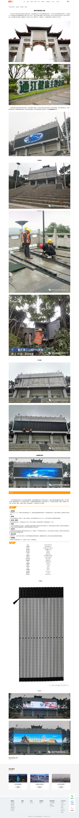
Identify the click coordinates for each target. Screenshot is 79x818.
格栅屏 (35, 1)
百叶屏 (39, 1)
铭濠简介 (62, 807)
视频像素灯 (42, 1)
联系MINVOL (63, 810)
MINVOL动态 (63, 804)
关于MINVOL (53, 1)
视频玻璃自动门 (13, 807)
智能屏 (26, 6)
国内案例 (21, 6)
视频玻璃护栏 (12, 804)
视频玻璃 (31, 1)
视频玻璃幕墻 (12, 802)
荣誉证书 (62, 812)
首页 (24, 1)
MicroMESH (12, 810)
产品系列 (27, 1)
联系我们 (58, 1)
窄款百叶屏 (31, 802)
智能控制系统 (48, 1)
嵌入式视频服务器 (52, 802)
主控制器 (51, 804)
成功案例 (17, 6)
